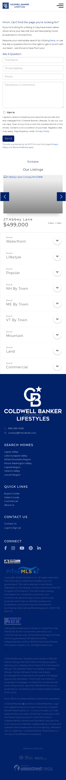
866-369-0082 (16, 428)
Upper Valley (11, 451)
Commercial (17, 367)
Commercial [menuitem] (11, 501)
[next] (61, 196)
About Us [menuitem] (9, 505)
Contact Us (10, 523)
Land (10, 351)
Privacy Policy (42, 131)
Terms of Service (20, 147)
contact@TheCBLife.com (22, 432)
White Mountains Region (17, 459)
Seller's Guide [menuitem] (11, 497)
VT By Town (16, 320)
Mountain (14, 336)
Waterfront (16, 241)
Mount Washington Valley (18, 463)
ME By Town (17, 304)
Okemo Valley (12, 470)
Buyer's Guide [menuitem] (11, 493)
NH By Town (17, 289)
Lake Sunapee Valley (15, 455)
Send (8, 138)
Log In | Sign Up (12, 527)
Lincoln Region (12, 474)
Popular (13, 273)
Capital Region (12, 467)
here (52, 40)
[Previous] (4, 196)
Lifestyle (13, 257)
